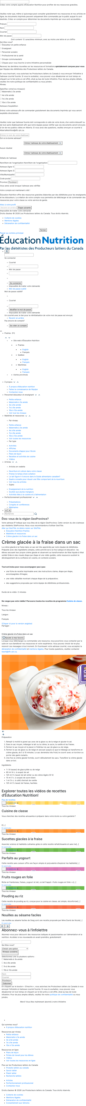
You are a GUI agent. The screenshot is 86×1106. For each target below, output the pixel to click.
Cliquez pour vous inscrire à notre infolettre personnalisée (26, 63)
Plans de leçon (15, 454)
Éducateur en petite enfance (14, 45)
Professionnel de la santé (12, 55)
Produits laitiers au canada (17, 1068)
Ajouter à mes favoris (14, 638)
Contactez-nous (16, 392)
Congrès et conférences (19, 505)
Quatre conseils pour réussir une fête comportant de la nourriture (36, 479)
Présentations (14, 502)
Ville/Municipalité (7, 174)
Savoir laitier (11, 1070)
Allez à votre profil (8, 204)
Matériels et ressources (16, 533)
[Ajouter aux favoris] (4, 803)
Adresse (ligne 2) (7, 171)
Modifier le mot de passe (20, 309)
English (25, 349)
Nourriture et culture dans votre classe (25, 471)
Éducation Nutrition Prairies (17, 531)
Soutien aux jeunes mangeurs (21, 492)
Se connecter (15, 283)
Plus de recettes (8, 800)
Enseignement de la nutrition (21, 489)
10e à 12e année (9, 102)
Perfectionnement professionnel (19, 1083)
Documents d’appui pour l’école (22, 451)
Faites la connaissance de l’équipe (23, 389)
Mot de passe (6, 36)
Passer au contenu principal (11, 233)
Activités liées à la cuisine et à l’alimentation (27, 494)
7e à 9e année (8, 99)
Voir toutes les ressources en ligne (20, 1060)
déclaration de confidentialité (14, 649)
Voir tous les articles (17, 482)
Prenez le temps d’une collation (22, 474)
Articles (9, 1080)
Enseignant (6, 48)
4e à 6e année (8, 95)
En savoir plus (11, 803)
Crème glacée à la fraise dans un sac (21, 536)
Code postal (5, 178)
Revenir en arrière (8, 208)
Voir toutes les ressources (20, 438)
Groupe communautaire (12, 59)
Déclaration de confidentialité (17, 223)
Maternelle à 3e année (11, 91)
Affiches (12, 448)
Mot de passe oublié (17, 289)
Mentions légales (11, 220)
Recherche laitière (13, 1076)
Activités (12, 446)
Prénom (3, 24)
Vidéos (12, 459)
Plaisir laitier (11, 1073)
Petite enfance (15, 399)
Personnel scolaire (9, 52)
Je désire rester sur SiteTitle (29, 528)
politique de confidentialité (61, 994)
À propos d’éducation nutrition (22, 387)
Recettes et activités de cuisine (22, 456)
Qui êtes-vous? (8, 945)
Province (3, 182)
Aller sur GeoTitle (9, 528)
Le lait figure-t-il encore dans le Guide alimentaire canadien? (34, 476)
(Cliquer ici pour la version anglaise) (17, 623)
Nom (2, 28)
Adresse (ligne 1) (7, 167)
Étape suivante (24, 208)
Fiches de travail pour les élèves (19, 1055)
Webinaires (13, 507)
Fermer (43, 230)
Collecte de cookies (12, 218)
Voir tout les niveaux (17, 413)
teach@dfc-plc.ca (9, 652)
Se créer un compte (18, 325)
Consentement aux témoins (17, 1103)
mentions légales (36, 649)
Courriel (3, 32)
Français (25, 362)
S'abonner (7, 983)
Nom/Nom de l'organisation (11, 163)
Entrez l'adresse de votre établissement (42, 143)
